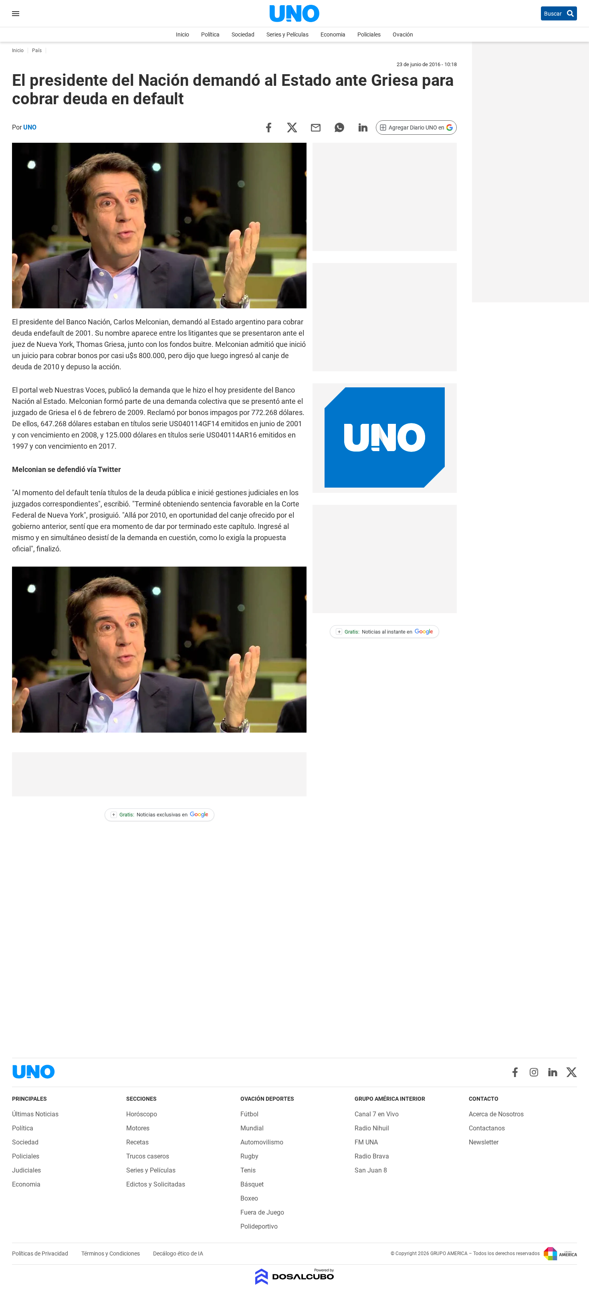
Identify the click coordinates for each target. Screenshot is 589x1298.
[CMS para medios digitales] (294, 1277)
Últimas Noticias (35, 1114)
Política (210, 34)
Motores (137, 1128)
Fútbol (249, 1114)
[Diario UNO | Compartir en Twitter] (292, 127)
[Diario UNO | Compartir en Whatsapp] (339, 127)
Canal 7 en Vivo (377, 1114)
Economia (333, 34)
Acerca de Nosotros (496, 1114)
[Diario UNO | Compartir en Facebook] (268, 127)
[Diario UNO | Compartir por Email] (316, 127)
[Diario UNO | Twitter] (571, 1072)
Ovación (403, 34)
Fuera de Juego (262, 1212)
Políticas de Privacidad (40, 1253)
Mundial (252, 1128)
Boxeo (249, 1198)
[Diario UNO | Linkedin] (552, 1072)
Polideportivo (259, 1226)
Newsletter (483, 1142)
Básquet (252, 1184)
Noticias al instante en (375, 632)
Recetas (137, 1142)
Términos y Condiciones (111, 1253)
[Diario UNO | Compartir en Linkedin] (363, 127)
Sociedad (243, 34)
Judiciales (26, 1170)
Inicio (182, 34)
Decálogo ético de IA (178, 1253)
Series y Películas (287, 34)
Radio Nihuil (372, 1128)
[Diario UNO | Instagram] (533, 1072)
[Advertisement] (159, 774)
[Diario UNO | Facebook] (515, 1072)
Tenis (248, 1170)
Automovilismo (261, 1142)
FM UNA (366, 1142)
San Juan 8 (371, 1170)
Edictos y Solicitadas (155, 1184)
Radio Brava (372, 1156)
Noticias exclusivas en (150, 815)
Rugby (249, 1156)
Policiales (369, 34)
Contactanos (487, 1128)
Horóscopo (141, 1114)
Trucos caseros (147, 1156)
